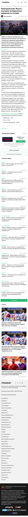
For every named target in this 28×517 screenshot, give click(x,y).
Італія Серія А (4, 410)
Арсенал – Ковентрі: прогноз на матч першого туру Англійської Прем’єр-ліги (12, 190)
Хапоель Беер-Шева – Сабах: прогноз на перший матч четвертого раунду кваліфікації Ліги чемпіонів (14, 284)
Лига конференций (6, 215)
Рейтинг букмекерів (14, 150)
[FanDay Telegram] (17, 383)
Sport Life (3, 460)
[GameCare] (14, 513)
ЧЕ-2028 (3, 429)
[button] (18, 2)
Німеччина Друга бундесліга (7, 439)
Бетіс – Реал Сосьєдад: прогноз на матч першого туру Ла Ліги (12, 164)
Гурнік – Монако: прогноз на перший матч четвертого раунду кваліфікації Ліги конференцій (13, 219)
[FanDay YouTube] (22, 383)
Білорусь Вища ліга (5, 424)
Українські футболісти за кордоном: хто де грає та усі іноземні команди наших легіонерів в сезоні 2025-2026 (14, 373)
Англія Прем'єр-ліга (5, 403)
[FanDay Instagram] (20, 383)
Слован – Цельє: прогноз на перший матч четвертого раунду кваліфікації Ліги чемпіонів (13, 294)
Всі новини (14, 300)
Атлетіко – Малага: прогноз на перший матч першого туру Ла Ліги (14, 275)
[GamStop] (7, 510)
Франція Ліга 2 (4, 443)
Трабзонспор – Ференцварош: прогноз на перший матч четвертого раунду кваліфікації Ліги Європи (14, 256)
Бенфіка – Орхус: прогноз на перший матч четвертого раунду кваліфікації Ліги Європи (14, 247)
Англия (3, 188)
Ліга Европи (4, 400)
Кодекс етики (4, 475)
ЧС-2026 (3, 431)
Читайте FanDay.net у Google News (14, 154)
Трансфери (4, 453)
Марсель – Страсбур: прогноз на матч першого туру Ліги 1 (12, 172)
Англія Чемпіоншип (5, 434)
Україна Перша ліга (5, 451)
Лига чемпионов (5, 281)
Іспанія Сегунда (5, 436)
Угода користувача (5, 470)
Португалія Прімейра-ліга (7, 415)
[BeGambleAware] (19, 510)
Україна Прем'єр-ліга (6, 422)
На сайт (20, 141)
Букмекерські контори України (9, 113)
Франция (4, 170)
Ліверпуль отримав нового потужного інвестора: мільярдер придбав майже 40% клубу (13, 199)
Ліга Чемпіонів (4, 398)
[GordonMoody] (18, 507)
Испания (3, 18)
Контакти (3, 479)
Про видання (4, 463)
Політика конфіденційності (7, 465)
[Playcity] (9, 507)
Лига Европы (4, 235)
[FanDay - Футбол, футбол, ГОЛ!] (6, 2)
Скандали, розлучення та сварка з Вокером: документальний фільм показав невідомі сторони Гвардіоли (14, 209)
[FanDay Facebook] (15, 383)
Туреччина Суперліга (6, 427)
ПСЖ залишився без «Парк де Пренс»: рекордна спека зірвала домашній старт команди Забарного (13, 181)
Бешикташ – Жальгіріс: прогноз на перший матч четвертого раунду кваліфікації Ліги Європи (13, 239)
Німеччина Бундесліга (6, 408)
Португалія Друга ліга (6, 446)
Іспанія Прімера (5, 405)
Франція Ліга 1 (4, 412)
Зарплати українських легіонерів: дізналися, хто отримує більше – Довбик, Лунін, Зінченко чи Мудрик (13, 324)
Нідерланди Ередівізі (6, 417)
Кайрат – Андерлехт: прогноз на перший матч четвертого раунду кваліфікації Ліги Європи (13, 266)
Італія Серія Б (4, 441)
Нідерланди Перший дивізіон (8, 448)
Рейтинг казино (5, 458)
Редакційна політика (6, 472)
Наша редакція (4, 477)
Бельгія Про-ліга (5, 420)
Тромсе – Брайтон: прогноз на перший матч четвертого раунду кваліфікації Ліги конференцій (14, 229)
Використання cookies (6, 467)
